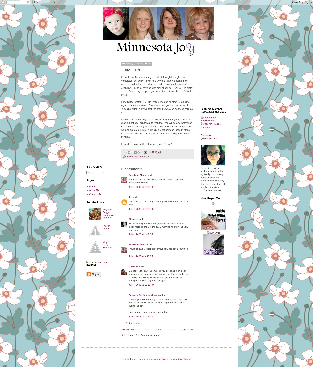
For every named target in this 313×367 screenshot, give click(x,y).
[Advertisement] (100, 111)
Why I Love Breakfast (107, 245)
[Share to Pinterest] (138, 152)
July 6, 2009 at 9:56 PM (141, 256)
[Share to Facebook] (135, 152)
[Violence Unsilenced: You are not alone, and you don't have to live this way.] (214, 244)
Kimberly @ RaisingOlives (143, 295)
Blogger (186, 359)
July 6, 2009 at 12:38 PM (141, 187)
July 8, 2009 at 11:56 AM (141, 316)
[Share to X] (132, 152)
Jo (130, 197)
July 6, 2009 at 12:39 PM (141, 209)
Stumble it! (144, 157)
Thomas (133, 219)
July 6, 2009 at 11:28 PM (141, 285)
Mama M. (133, 266)
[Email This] (126, 152)
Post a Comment (134, 323)
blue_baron (162, 359)
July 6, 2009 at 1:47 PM (141, 234)
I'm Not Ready (106, 227)
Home (158, 329)
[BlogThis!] (129, 152)
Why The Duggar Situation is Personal (108, 213)
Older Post (187, 329)
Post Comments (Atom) (147, 335)
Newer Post (128, 329)
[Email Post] (145, 152)
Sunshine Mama (137, 175)
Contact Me (95, 194)
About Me (94, 190)
